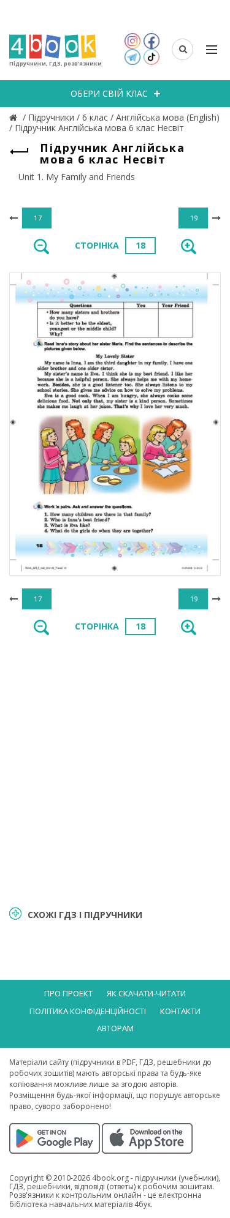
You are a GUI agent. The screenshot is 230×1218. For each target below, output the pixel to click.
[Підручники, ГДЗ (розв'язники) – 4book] (14, 117)
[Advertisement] (115, 769)
